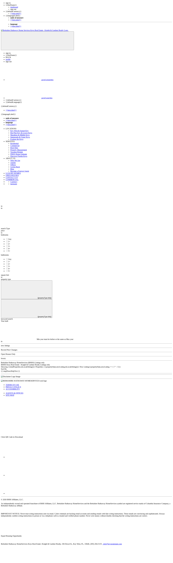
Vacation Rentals (16, 152)
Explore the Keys (16, 139)
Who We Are (15, 160)
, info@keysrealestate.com (112, 544)
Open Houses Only (8, 354)
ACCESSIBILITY (13, 389)
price (3, 231)
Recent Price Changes (9, 350)
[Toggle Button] (37, 40)
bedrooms (4, 235)
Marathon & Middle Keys (20, 135)
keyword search (7, 319)
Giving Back (15, 167)
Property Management (18, 150)
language (13, 184)
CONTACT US (12, 177)
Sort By (4, 369)
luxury (3, 358)
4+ (9, 249)
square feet (5, 275)
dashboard (14, 7)
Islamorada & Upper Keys (20, 137)
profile (8, 59)
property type (6, 279)
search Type (5, 228)
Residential (14, 143)
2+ (9, 244)
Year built (4, 321)
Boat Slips (14, 148)
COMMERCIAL (12, 180)
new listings (5, 346)
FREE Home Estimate (18, 154)
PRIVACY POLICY (13, 387)
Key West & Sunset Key (19, 131)
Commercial (14, 146)
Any (9, 239)
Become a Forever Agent (19, 171)
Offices (13, 165)
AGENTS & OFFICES (14, 393)
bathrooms (5, 255)
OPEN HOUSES (12, 175)
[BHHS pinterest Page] (23, 493)
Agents (13, 163)
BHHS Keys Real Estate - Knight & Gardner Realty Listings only (25, 365)
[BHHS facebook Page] (23, 457)
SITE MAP (10, 395)
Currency (13, 182)
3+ (9, 246)
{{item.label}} (15, 14)
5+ (9, 251)
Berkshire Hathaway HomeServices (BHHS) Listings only (22, 363)
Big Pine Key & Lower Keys (21, 133)
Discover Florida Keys (18, 156)
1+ (9, 241)
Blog (12, 169)
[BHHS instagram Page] (23, 475)
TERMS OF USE (12, 385)
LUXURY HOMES (13, 173)
